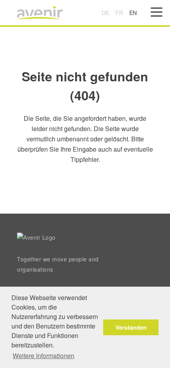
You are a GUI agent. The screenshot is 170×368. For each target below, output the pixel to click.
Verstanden (131, 327)
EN (133, 13)
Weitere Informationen (43, 355)
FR (119, 13)
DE (105, 13)
